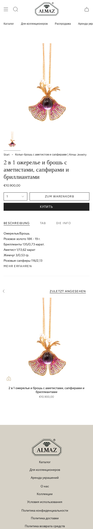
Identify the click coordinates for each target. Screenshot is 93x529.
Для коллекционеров (45, 470)
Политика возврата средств (45, 526)
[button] (15, 9)
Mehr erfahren (18, 266)
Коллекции (45, 494)
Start (7, 154)
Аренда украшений (45, 478)
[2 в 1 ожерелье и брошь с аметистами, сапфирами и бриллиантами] (46, 341)
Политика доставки (45, 518)
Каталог (45, 462)
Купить (46, 206)
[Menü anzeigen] (5, 9)
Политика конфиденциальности (44, 510)
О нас (45, 486)
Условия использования (44, 502)
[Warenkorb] (86, 9)
